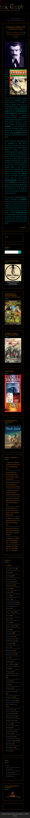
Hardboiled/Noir (10, 640)
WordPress (21, 814)
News (7, 668)
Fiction (8, 622)
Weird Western (10, 747)
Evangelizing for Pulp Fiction (15, 28)
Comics (8, 592)
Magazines (9, 650)
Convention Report (11, 602)
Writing (8, 751)
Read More (23, 227)
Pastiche (8, 681)
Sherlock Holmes (10, 717)
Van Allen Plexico (10, 508)
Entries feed (9, 769)
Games (8, 629)
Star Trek (8, 724)
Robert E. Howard (11, 700)
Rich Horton (9, 697)
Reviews (8, 688)
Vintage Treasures (11, 740)
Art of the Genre (10, 569)
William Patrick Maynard (14, 34)
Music (7, 657)
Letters (8, 647)
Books (7, 588)
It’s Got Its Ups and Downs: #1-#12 (13, 485)
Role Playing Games (11, 704)
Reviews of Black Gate (12, 691)
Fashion (8, 619)
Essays (8, 615)
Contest (8, 599)
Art (7, 565)
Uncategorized (10, 736)
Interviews (9, 643)
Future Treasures (10, 626)
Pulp (7, 684)
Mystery (8, 661)
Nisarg (15, 816)
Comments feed (10, 772)
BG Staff (8, 576)
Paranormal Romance (12, 675)
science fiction (10, 710)
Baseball (8, 572)
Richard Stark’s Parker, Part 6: (12, 477)
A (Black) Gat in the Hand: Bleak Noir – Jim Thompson (12, 540)
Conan (8, 595)
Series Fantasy (10, 713)
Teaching (8, 727)
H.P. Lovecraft (9, 636)
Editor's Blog (9, 612)
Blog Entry (9, 585)
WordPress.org (10, 776)
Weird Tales (9, 744)
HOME (6, 237)
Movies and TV (10, 654)
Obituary (8, 672)
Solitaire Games (10, 720)
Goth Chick (9, 633)
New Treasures (10, 664)
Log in (7, 765)
